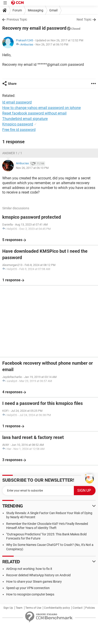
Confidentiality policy (57, 607)
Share (12, 83)
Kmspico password (17, 124)
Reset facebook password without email (34, 113)
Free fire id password (19, 130)
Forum (17, 10)
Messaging (35, 10)
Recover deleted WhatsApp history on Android (38, 575)
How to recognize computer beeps (30, 594)
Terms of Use (33, 607)
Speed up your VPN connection (28, 588)
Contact (78, 607)
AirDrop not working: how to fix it (29, 569)
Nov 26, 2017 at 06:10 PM (52, 44)
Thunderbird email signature (25, 119)
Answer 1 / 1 (12, 153)
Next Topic (84, 19)
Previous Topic (17, 19)
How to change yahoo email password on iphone (41, 108)
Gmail (53, 10)
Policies (90, 607)
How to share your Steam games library (34, 581)
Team (19, 607)
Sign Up (8, 607)
